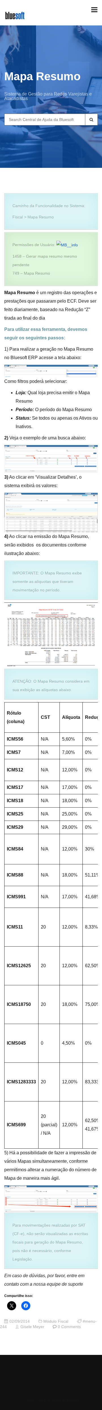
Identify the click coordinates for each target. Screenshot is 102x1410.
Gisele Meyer (32, 1327)
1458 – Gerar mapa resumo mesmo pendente (44, 260)
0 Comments (69, 1327)
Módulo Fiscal (55, 1321)
